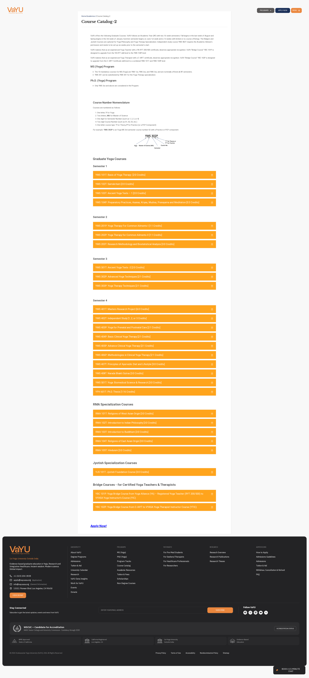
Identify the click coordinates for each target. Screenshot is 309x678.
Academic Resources (126, 570)
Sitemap (226, 653)
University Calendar (79, 570)
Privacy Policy (161, 653)
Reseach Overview (218, 552)
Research (75, 574)
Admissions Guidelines (265, 557)
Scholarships (122, 579)
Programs (264, 10)
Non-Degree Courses (126, 583)
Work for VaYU (77, 583)
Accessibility (190, 653)
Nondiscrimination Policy (209, 653)
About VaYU (76, 552)
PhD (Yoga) (122, 557)
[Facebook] (245, 612)
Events (74, 587)
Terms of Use (176, 653)
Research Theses (217, 561)
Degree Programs (78, 557)
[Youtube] (261, 612)
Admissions (76, 561)
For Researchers (170, 565)
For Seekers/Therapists (173, 557)
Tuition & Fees (123, 574)
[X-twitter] (266, 612)
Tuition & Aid (76, 565)
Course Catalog (124, 565)
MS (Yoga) (121, 552)
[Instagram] (250, 612)
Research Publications (219, 557)
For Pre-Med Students (173, 552)
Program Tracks (124, 561)
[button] (154, 175)
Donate (74, 592)
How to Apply (262, 552)
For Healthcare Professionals (176, 561)
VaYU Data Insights (79, 579)
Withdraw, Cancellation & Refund (270, 570)
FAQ (258, 574)
